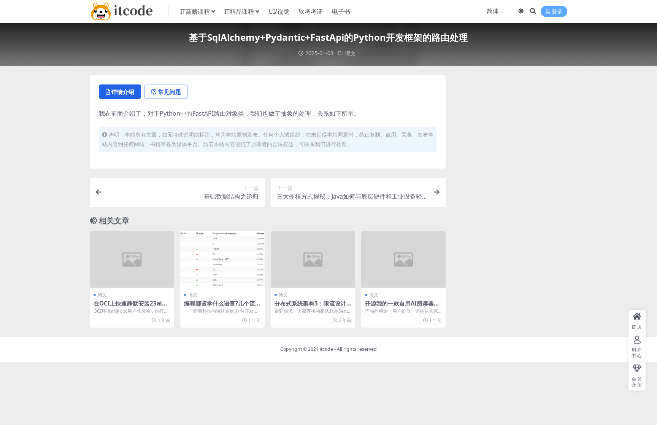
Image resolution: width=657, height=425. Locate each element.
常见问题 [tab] (169, 92)
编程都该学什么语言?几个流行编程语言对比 (222, 306)
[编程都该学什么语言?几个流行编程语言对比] (222, 259)
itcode (326, 349)
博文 (350, 53)
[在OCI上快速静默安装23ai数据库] (132, 259)
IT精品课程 (239, 11)
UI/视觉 (278, 11)
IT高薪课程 (195, 11)
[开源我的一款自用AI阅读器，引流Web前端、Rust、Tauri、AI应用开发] (403, 259)
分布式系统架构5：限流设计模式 (310, 306)
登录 (557, 11)
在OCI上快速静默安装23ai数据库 (131, 306)
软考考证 (310, 11)
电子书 (341, 11)
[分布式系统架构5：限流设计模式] (313, 259)
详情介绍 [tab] (122, 92)
